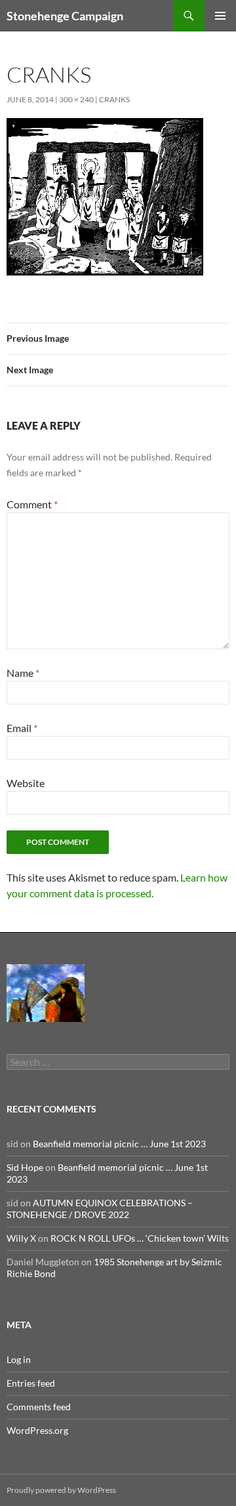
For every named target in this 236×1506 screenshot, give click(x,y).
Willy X (21, 1238)
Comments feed (39, 1406)
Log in (19, 1359)
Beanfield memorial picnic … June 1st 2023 (119, 1143)
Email (22, 728)
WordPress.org (37, 1430)
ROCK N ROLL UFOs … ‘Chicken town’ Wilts (139, 1238)
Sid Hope (25, 1167)
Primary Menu (220, 15)
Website (26, 783)
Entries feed (31, 1383)
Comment (32, 504)
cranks (114, 99)
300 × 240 (76, 99)
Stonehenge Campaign (65, 16)
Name (23, 672)
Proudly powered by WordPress (61, 1490)
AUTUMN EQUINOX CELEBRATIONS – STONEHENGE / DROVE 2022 (100, 1208)
